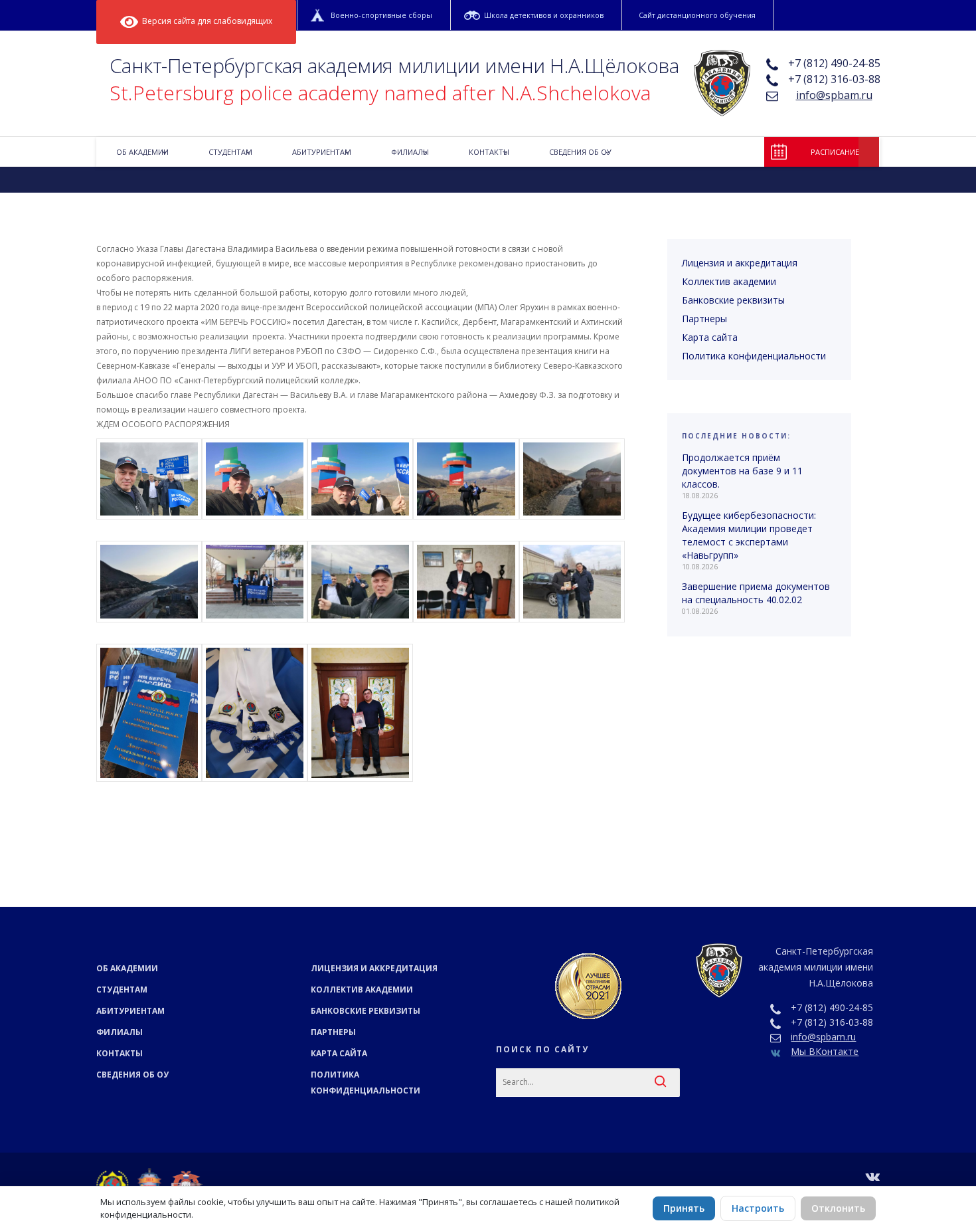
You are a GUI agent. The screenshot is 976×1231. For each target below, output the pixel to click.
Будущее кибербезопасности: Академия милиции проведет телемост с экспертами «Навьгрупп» (749, 535)
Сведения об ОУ (132, 1074)
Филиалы (119, 1032)
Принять (683, 1208)
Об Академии (127, 968)
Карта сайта (710, 337)
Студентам (121, 989)
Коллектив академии (729, 281)
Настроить (758, 1208)
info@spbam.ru (834, 95)
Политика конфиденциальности (754, 355)
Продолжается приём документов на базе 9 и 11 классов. (742, 470)
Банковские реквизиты (733, 300)
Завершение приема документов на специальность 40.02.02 (756, 593)
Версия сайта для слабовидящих (205, 21)
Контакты (119, 1053)
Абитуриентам (130, 1010)
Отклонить (838, 1208)
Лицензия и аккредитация (739, 262)
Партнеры (704, 318)
